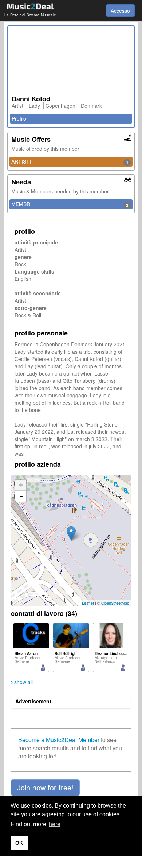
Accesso (120, 10)
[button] (45, 787)
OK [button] (19, 843)
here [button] (54, 824)
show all (23, 682)
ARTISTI (70, 162)
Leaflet (88, 603)
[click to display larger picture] (71, 62)
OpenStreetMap (115, 603)
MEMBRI (70, 204)
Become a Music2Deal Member (58, 739)
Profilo (19, 118)
